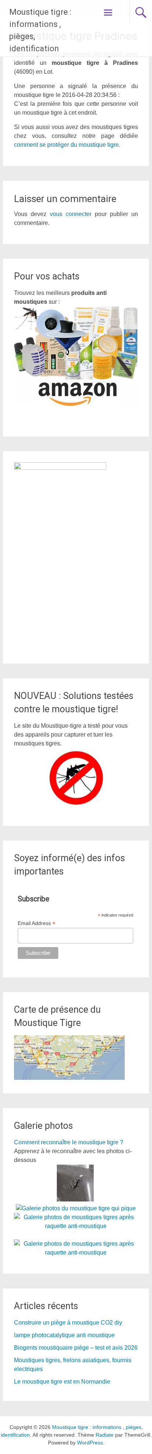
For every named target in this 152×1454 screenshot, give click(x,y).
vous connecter (70, 214)
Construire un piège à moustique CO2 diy (68, 1322)
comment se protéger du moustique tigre (66, 145)
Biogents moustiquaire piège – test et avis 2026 (76, 1348)
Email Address (36, 923)
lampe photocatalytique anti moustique (64, 1335)
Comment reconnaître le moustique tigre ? (68, 1142)
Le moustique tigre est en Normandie (62, 1381)
